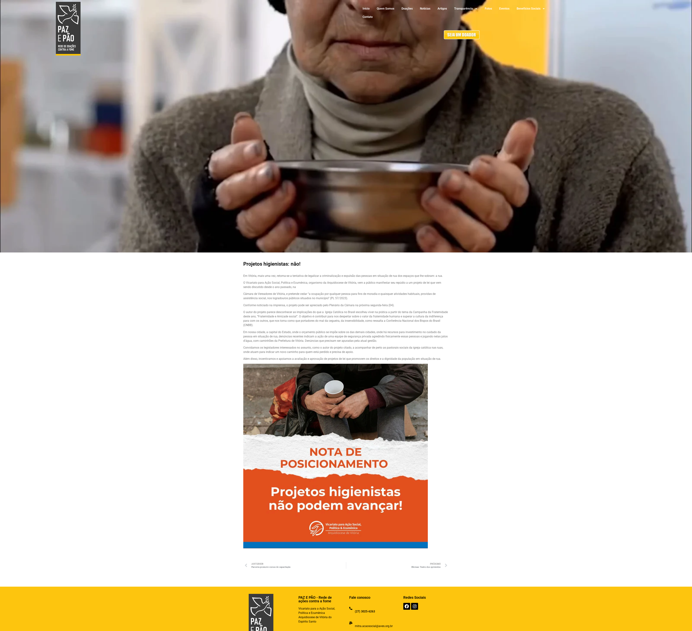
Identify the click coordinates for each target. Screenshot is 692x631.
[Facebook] (406, 606)
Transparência (463, 8)
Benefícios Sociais (528, 8)
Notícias (425, 8)
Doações (407, 8)
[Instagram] (414, 606)
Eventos (504, 8)
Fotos (488, 8)
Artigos (442, 8)
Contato (368, 17)
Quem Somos (385, 8)
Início (366, 8)
